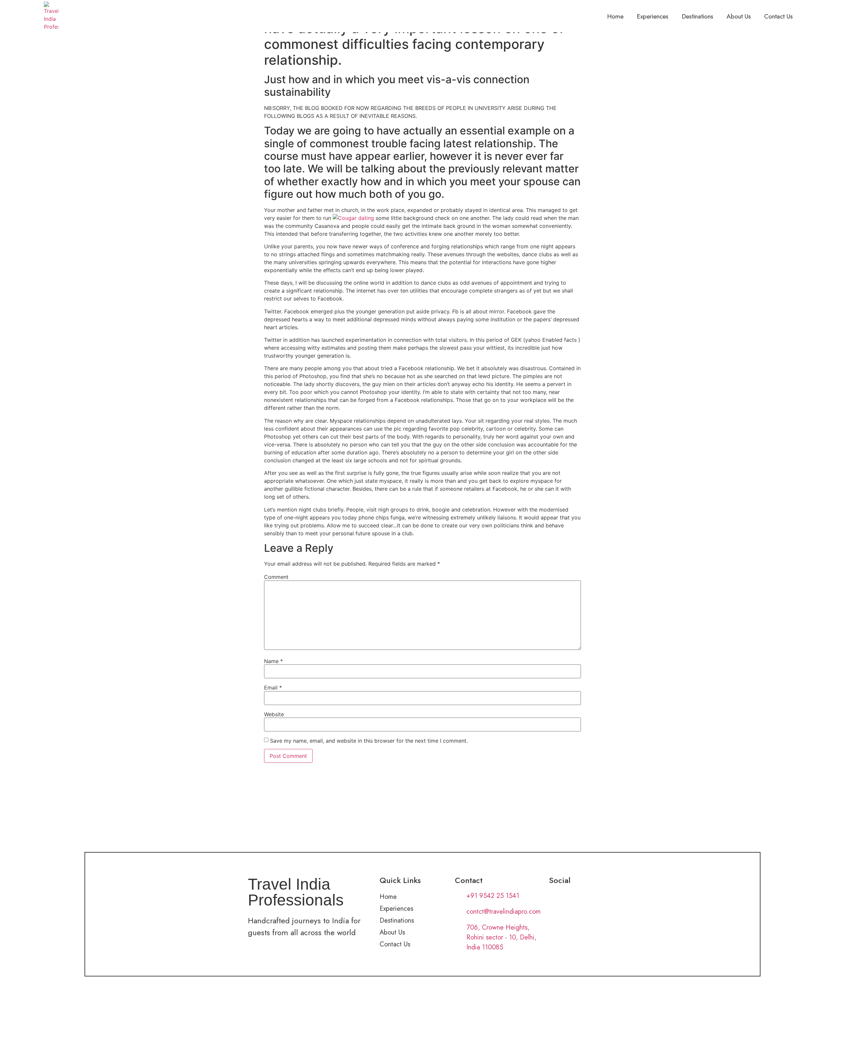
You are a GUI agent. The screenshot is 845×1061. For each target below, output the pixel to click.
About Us (739, 16)
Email (273, 687)
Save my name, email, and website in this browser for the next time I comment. (369, 740)
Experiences (652, 16)
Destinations (697, 16)
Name (273, 661)
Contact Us (778, 16)
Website (274, 714)
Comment (276, 577)
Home (615, 16)
